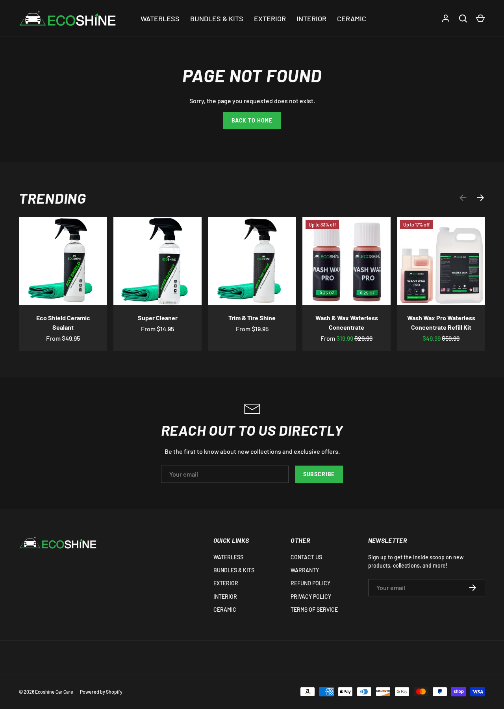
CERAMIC (351, 18)
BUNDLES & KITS (216, 18)
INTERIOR (311, 18)
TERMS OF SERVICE (314, 609)
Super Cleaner (158, 317)
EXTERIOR (270, 18)
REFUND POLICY (310, 583)
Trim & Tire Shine (252, 317)
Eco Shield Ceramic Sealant (63, 322)
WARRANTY (305, 570)
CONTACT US (306, 557)
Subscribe (319, 474)
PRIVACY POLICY (311, 596)
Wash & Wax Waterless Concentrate (346, 322)
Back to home (252, 120)
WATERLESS (160, 18)
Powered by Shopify (101, 691)
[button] (480, 18)
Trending (52, 197)
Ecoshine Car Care (54, 691)
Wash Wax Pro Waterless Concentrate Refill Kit (441, 322)
